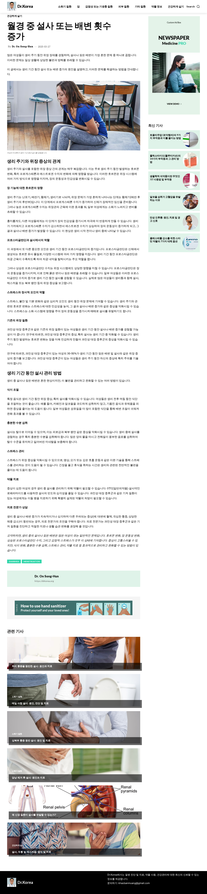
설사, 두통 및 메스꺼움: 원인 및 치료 (31, 851)
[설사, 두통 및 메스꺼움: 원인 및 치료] (73, 839)
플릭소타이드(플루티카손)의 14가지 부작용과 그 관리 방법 (165, 158)
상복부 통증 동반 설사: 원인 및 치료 (31, 740)
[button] (193, 6)
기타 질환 (16, 808)
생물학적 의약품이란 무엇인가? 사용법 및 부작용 (165, 178)
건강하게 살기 (14, 16)
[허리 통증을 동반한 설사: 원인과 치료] (73, 653)
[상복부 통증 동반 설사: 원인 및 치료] (73, 727)
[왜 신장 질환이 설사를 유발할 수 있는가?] (73, 801)
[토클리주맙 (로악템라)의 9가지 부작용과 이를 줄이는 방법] (190, 139)
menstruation (32, 561)
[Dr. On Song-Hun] (20, 579)
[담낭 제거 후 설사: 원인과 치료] (73, 764)
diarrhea (14, 561)
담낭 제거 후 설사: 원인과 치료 (28, 777)
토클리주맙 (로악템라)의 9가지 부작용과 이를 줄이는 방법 (165, 136)
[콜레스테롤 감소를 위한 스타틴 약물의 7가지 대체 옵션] (190, 243)
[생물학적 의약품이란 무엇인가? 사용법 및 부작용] (190, 181)
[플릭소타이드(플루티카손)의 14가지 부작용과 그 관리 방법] (190, 160)
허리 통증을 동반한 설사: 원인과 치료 (32, 666)
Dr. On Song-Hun (22, 46)
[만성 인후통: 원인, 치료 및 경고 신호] (190, 222)
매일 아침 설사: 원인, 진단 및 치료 (30, 703)
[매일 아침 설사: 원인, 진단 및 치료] (73, 690)
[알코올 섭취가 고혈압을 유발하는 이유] (190, 201)
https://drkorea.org (44, 581)
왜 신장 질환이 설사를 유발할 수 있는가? (34, 814)
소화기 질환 (17, 660)
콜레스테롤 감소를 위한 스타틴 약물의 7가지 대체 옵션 (165, 240)
